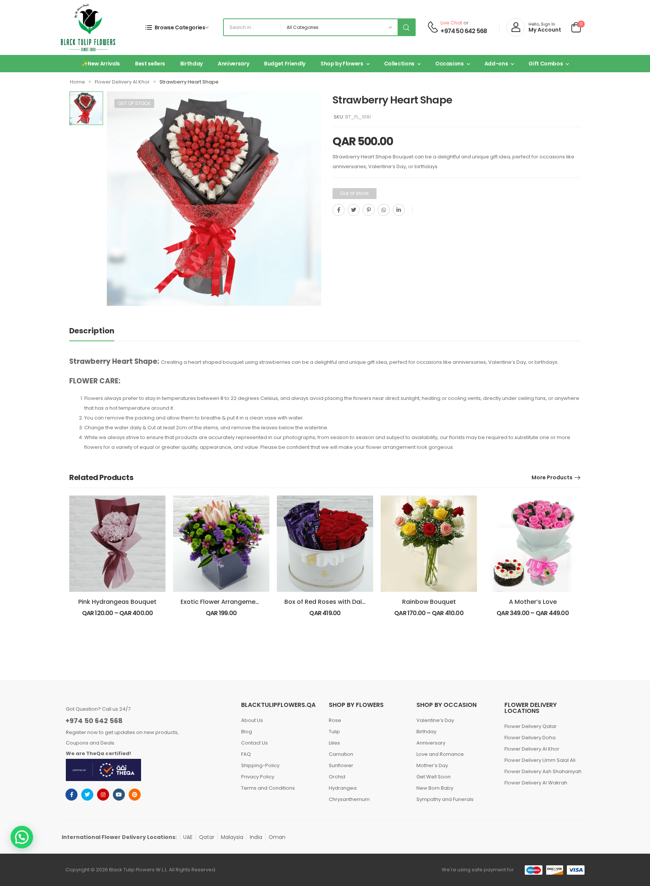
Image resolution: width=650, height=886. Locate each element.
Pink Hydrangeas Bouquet (117, 601)
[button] (22, 837)
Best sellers (150, 63)
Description (91, 330)
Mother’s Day (432, 765)
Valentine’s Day (435, 720)
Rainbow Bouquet (429, 601)
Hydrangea (343, 788)
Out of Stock (134, 103)
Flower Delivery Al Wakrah (535, 782)
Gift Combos (546, 63)
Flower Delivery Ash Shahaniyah (543, 771)
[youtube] (119, 795)
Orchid (337, 776)
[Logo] (88, 27)
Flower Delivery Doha (530, 737)
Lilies (334, 742)
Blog (246, 731)
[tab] (99, 331)
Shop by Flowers (341, 63)
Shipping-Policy (260, 765)
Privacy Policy (257, 776)
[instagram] (103, 795)
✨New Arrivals (101, 63)
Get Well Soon (433, 776)
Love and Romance (440, 754)
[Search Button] (406, 27)
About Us (252, 720)
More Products (552, 477)
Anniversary (233, 63)
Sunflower (341, 765)
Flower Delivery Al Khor (122, 81)
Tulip (334, 731)
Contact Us (254, 742)
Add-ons (496, 63)
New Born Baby (434, 788)
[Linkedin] (399, 210)
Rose (335, 720)
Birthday (191, 63)
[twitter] (87, 795)
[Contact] (433, 27)
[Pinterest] (369, 210)
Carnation (341, 754)
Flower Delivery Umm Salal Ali (540, 760)
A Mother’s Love (533, 601)
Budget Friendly (284, 63)
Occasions (449, 63)
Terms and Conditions (268, 788)
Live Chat (451, 22)
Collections (399, 63)
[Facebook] (339, 210)
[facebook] (71, 795)
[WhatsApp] (384, 210)
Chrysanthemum (349, 799)
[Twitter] (354, 210)
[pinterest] (135, 795)
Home (77, 81)
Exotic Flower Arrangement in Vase (233, 601)
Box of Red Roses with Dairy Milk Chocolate (349, 601)
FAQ (246, 754)
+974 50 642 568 (463, 31)
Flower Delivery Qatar (530, 726)
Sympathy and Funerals (445, 799)
